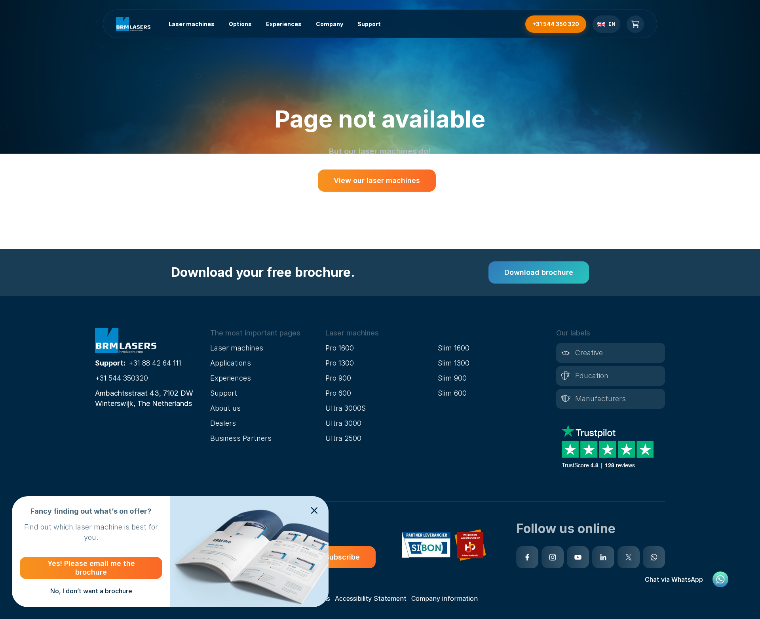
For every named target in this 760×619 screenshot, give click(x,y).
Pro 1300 (339, 363)
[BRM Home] (133, 24)
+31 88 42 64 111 (155, 363)
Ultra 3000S (345, 408)
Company (329, 24)
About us (225, 408)
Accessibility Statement (371, 598)
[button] (264, 333)
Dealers (223, 423)
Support (369, 24)
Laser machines (192, 24)
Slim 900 (452, 378)
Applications (230, 363)
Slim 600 (452, 393)
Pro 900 (338, 378)
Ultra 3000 (343, 423)
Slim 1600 (453, 348)
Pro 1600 (339, 348)
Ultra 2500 (343, 438)
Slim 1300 (453, 363)
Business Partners (241, 438)
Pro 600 (338, 393)
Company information (444, 598)
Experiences (284, 24)
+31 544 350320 (121, 378)
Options (240, 24)
